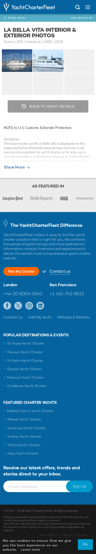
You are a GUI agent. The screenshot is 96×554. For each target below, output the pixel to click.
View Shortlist (81, 17)
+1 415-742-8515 (66, 293)
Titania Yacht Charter (23, 445)
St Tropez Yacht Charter (26, 343)
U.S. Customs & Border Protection (45, 127)
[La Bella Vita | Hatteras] (17, 60)
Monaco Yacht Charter (25, 352)
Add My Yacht (39, 317)
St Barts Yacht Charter (25, 360)
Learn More (30, 549)
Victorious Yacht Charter (26, 428)
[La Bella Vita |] (48, 60)
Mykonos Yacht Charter (25, 377)
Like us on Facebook (7, 306)
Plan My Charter (21, 271)
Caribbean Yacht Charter (27, 386)
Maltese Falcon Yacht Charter (30, 411)
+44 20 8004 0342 (22, 293)
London (10, 284)
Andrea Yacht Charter (24, 436)
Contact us (59, 271)
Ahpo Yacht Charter (22, 453)
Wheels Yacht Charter (24, 419)
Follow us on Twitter (18, 306)
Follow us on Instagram (29, 306)
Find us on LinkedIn (40, 306)
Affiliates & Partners (73, 317)
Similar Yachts (16, 17)
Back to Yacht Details (51, 106)
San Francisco (62, 284)
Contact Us (13, 317)
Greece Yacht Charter (24, 369)
